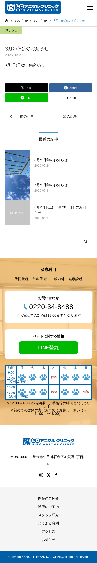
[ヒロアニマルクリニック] (33, 7)
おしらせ (11, 30)
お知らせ (48, 540)
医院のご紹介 (48, 498)
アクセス (48, 531)
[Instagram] (41, 474)
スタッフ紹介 (48, 515)
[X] (48, 474)
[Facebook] (55, 474)
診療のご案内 (48, 507)
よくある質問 (48, 523)
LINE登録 (48, 347)
